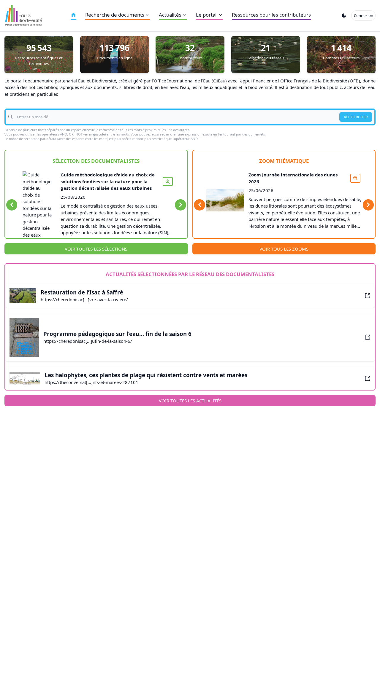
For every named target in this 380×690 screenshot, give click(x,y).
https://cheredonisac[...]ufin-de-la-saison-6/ (87, 341)
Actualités (170, 14)
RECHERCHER (356, 116)
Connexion (363, 15)
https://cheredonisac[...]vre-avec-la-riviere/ (84, 299)
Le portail (207, 14)
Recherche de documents (114, 14)
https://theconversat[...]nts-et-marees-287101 (91, 382)
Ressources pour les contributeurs (271, 14)
